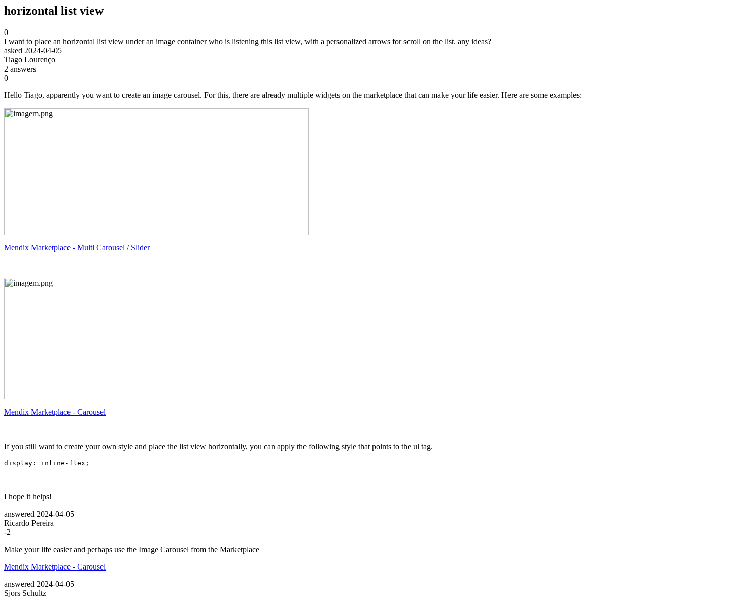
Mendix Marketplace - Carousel (55, 412)
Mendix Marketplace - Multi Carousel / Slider (77, 247)
